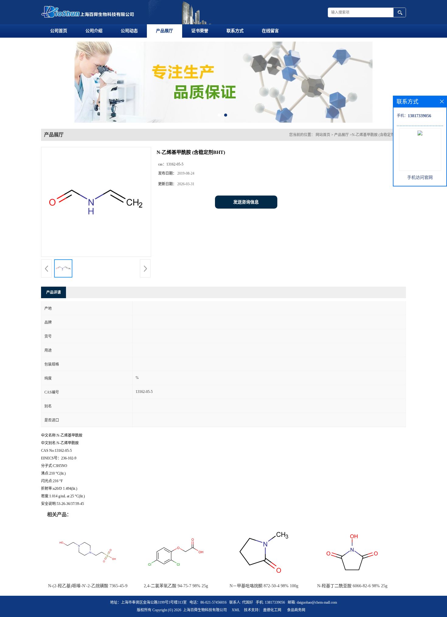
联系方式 (235, 31)
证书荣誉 (199, 31)
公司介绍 (93, 31)
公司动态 (129, 31)
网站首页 (323, 135)
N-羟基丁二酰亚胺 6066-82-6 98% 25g (352, 586)
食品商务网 (296, 610)
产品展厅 (164, 31)
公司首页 (58, 31)
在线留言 (270, 31)
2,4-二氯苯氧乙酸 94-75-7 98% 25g (176, 586)
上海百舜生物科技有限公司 (205, 610)
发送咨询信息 (246, 202)
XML (236, 610)
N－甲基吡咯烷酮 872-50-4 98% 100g (264, 586)
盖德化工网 (272, 610)
